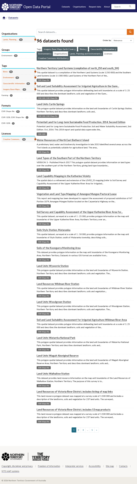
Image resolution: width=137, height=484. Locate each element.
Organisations (79, 6)
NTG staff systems (10, 471)
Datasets (66, 6)
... (87, 430)
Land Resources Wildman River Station (58, 283)
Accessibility (95, 466)
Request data (95, 6)
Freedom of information (49, 466)
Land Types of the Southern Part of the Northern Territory (69, 158)
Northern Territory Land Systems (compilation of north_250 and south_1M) (78, 68)
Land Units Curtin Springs (50, 104)
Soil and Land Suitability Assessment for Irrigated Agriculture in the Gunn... (78, 86)
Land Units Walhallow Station (53, 373)
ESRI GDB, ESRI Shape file (47, 98)
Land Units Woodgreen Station (54, 301)
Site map (110, 466)
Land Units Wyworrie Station (53, 265)
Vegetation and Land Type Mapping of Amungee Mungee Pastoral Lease (77, 194)
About (107, 6)
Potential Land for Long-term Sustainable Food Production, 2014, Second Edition (81, 122)
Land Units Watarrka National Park (56, 337)
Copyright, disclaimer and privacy (17, 466)
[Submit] (130, 32)
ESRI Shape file (43, 80)
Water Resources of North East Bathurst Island (63, 140)
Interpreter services (74, 466)
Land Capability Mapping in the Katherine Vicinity (64, 176)
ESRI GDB (41, 134)
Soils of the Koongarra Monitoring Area (59, 247)
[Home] (4, 17)
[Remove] (74, 49)
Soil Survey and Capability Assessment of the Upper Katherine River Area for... (80, 212)
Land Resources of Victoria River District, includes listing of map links (75, 391)
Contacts (123, 466)
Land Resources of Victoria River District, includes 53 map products (74, 409)
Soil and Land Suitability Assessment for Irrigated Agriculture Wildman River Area (82, 319)
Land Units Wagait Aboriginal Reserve (58, 355)
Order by (107, 40)
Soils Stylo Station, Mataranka (53, 229)
